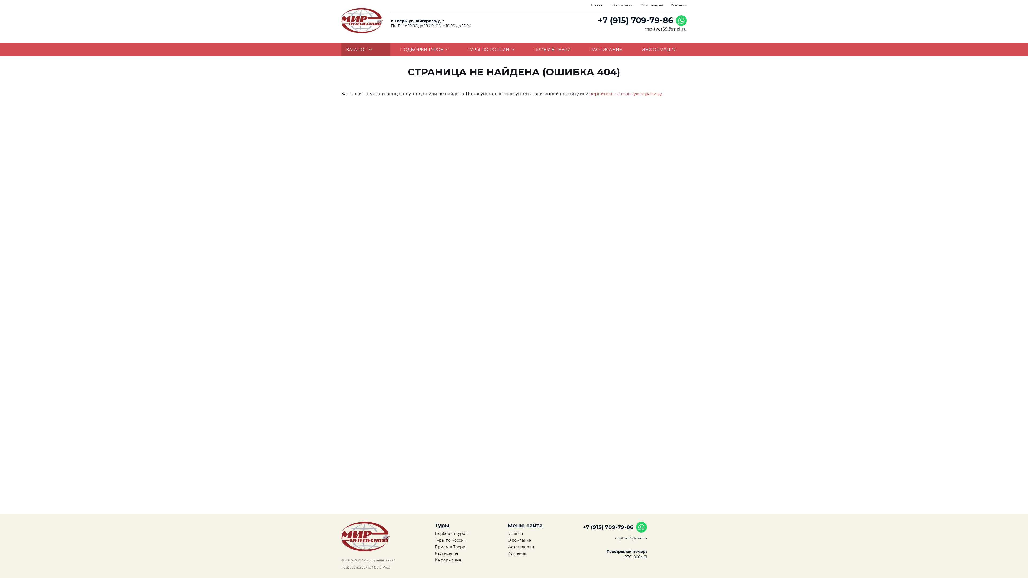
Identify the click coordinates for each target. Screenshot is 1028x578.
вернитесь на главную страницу (625, 93)
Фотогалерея (652, 5)
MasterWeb (381, 567)
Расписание (606, 49)
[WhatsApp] (681, 20)
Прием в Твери (552, 49)
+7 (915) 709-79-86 (635, 20)
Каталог (356, 49)
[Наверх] (325, 554)
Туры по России (488, 49)
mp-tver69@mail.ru (666, 29)
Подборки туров (422, 49)
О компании (622, 5)
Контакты (679, 5)
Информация (659, 49)
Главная (597, 5)
